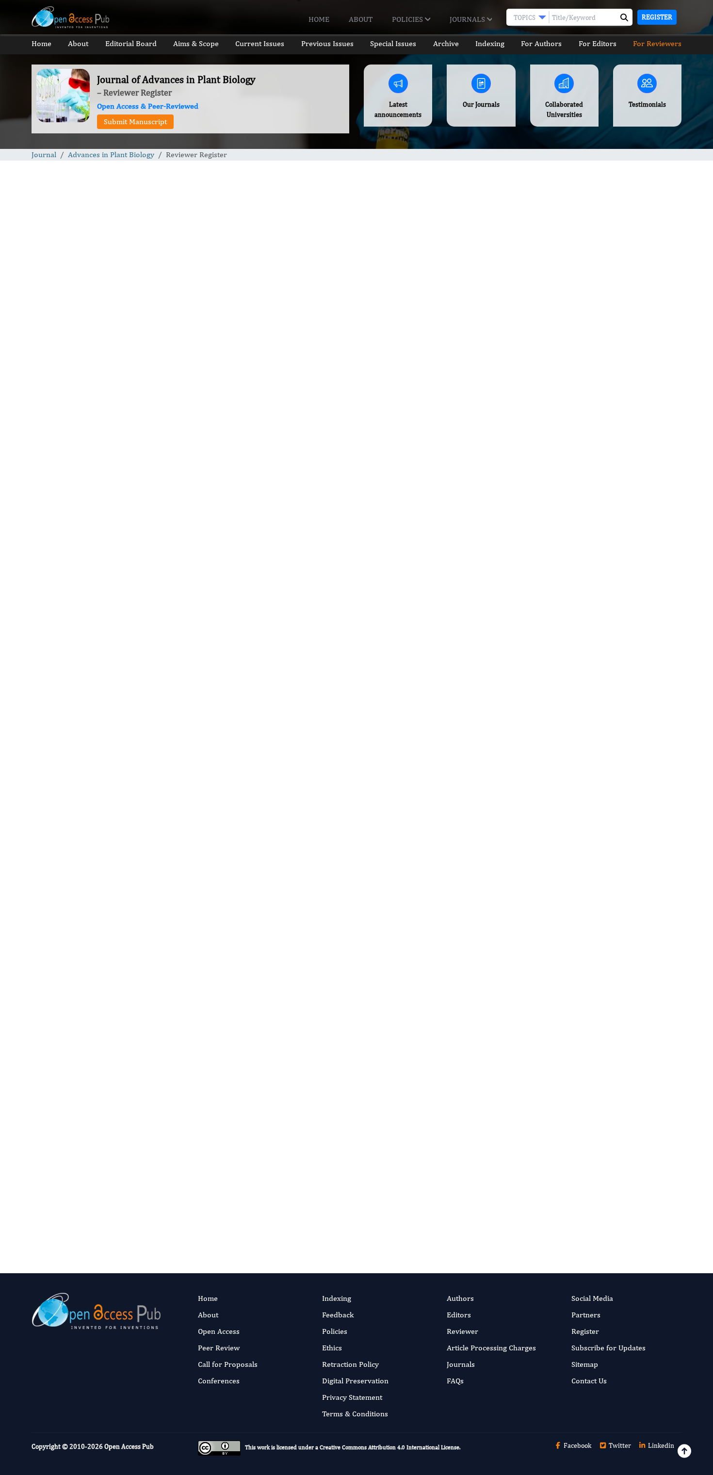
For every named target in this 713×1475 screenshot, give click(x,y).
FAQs (455, 1380)
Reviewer (462, 1331)
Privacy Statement (352, 1397)
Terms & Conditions (355, 1413)
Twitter (619, 1445)
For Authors (541, 43)
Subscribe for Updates (608, 1347)
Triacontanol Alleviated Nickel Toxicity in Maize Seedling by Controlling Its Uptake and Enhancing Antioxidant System (602, 739)
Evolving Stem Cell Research (582, 1029)
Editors (459, 1314)
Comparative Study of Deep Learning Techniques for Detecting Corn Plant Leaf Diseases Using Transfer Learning (602, 529)
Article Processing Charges (491, 1347)
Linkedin (660, 1445)
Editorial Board (131, 43)
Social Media (592, 1298)
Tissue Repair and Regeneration (587, 910)
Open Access (219, 1331)
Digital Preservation (355, 1380)
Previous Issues (327, 43)
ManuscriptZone (155, 836)
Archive (446, 43)
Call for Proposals (228, 1364)
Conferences (219, 1380)
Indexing (489, 43)
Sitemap (584, 1364)
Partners (585, 1314)
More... (606, 1236)
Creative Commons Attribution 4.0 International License (389, 1447)
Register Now (273, 998)
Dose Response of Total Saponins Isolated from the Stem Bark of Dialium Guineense (602, 597)
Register (657, 17)
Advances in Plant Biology (111, 154)
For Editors (597, 43)
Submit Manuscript (135, 121)
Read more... (605, 453)
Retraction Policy (350, 1364)
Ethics (332, 1347)
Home (318, 19)
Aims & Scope (196, 43)
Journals (468, 19)
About (361, 19)
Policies (408, 19)
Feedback (338, 1314)
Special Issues (393, 43)
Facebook (576, 1445)
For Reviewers (657, 43)
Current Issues (259, 43)
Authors (460, 1298)
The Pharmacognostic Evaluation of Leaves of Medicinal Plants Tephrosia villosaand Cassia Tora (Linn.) (605, 666)
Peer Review (219, 1347)
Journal (44, 154)
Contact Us (589, 1380)
